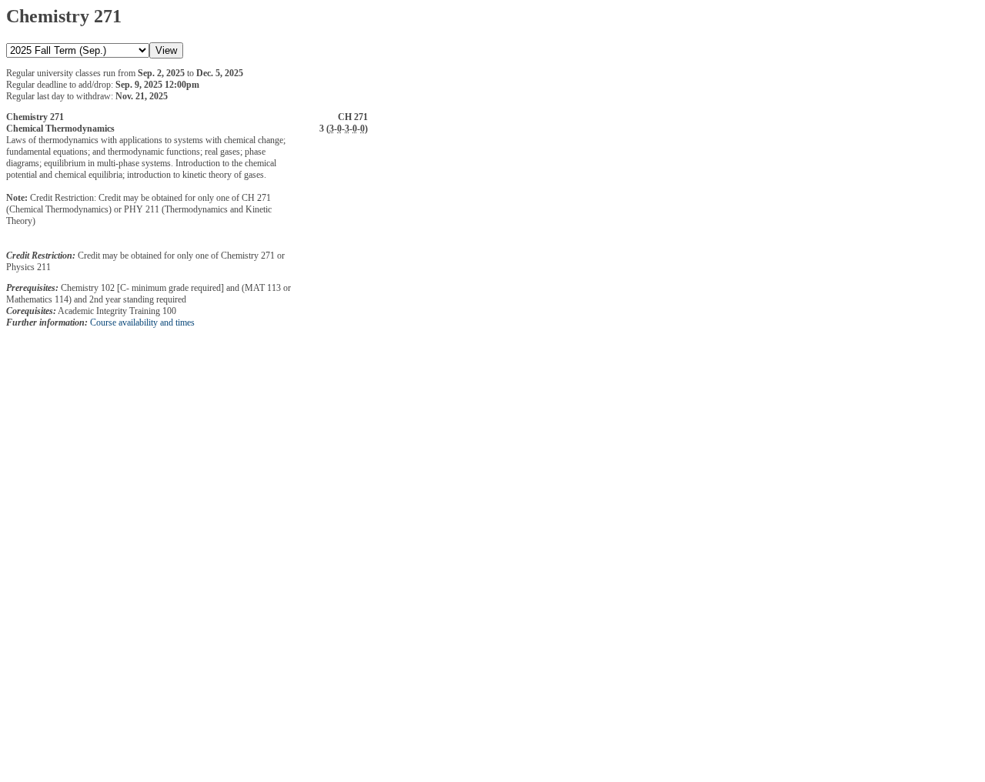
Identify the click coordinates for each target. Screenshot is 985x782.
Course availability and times (142, 322)
